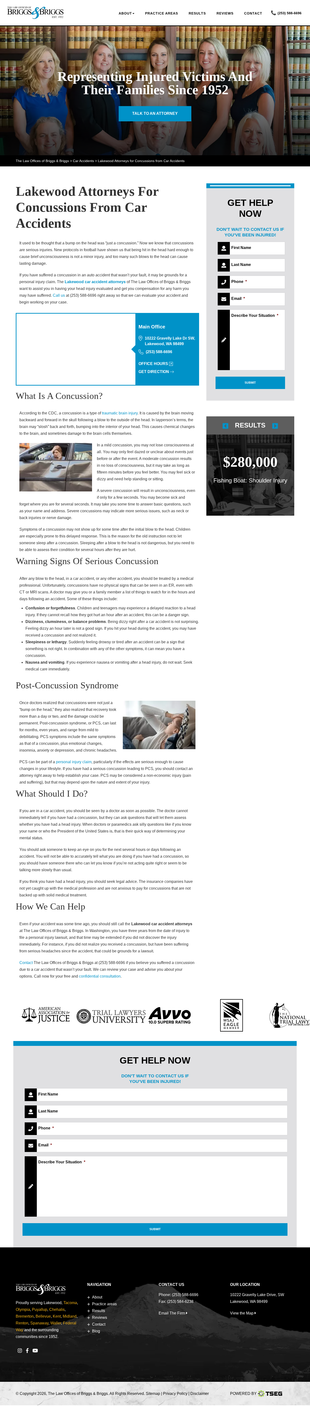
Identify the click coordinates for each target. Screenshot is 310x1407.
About (125, 13)
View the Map (242, 1313)
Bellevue (43, 1316)
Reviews (225, 13)
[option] (250, 465)
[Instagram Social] (20, 1350)
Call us (59, 295)
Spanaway (39, 1323)
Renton (22, 1323)
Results (197, 13)
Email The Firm (172, 1313)
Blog (96, 1331)
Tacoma (70, 1303)
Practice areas (161, 13)
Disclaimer (199, 1393)
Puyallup (39, 1309)
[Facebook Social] (27, 1350)
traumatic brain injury (120, 413)
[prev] (225, 425)
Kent (57, 1316)
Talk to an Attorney (155, 113)
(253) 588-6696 (290, 13)
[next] (275, 425)
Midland (70, 1316)
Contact (253, 13)
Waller (55, 1323)
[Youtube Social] (35, 1350)
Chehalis (57, 1309)
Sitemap (153, 1393)
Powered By (243, 1393)
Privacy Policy (175, 1393)
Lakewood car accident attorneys (95, 282)
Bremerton (25, 1316)
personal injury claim (74, 762)
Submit (250, 382)
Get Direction (154, 372)
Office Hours (153, 364)
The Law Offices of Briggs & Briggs (78, 1393)
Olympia (23, 1309)
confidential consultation (100, 976)
